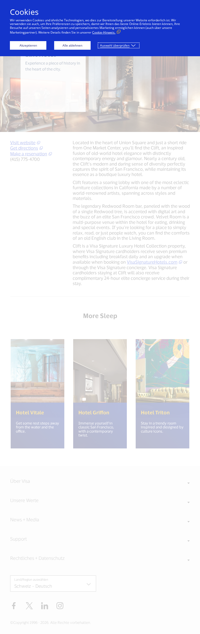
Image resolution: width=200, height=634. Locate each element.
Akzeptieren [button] (28, 45)
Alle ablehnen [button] (72, 45)
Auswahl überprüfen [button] (114, 45)
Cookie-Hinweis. (103, 32)
